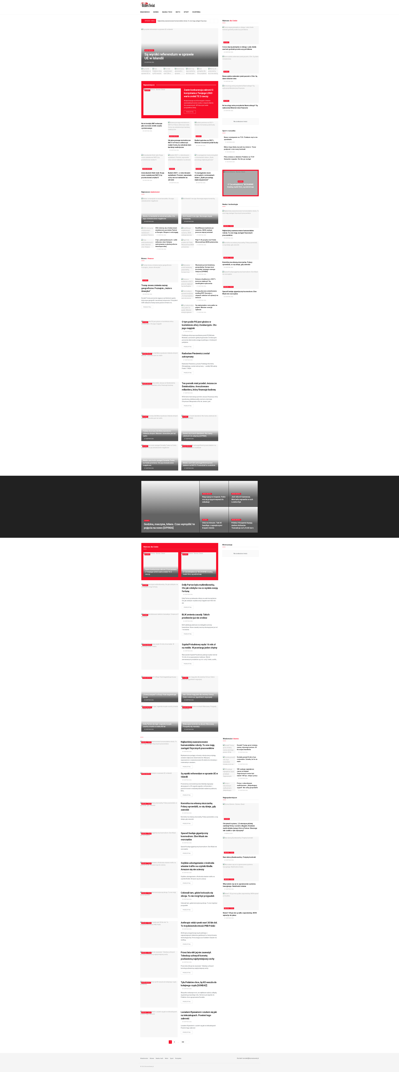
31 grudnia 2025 (230, 142)
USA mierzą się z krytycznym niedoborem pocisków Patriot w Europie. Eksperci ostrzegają (166, 230)
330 (183, 1042)
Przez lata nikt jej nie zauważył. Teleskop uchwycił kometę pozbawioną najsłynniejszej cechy (197, 955)
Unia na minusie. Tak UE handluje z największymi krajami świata (212, 525)
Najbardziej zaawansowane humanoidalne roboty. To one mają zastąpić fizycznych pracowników (187, 21)
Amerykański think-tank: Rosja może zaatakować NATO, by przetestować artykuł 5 (152, 175)
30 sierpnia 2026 (228, 238)
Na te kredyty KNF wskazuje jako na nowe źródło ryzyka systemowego (151, 126)
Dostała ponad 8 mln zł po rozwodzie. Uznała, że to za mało (247, 759)
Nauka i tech (167, 12)
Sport (186, 12)
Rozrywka (196, 12)
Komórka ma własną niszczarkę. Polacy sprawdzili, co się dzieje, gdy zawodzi (198, 806)
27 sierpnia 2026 (161, 235)
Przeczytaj (190, 112)
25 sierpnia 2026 (228, 81)
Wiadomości (145, 12)
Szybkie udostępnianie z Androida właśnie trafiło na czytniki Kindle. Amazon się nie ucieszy (197, 866)
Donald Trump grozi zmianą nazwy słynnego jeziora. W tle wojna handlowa (247, 747)
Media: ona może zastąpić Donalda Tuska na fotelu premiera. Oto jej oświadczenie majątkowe (158, 462)
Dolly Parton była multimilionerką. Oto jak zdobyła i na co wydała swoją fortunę (200, 588)
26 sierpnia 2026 (208, 506)
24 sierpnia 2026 (228, 52)
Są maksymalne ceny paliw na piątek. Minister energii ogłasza (206, 307)
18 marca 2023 (228, 833)
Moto (178, 12)
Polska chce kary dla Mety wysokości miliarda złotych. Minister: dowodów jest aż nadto (159, 433)
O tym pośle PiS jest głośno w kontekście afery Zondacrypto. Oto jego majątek (199, 325)
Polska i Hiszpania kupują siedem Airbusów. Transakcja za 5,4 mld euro (242, 525)
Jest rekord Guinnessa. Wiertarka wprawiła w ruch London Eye (242, 499)
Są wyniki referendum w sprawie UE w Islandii (169, 56)
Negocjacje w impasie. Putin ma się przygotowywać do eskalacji (213, 499)
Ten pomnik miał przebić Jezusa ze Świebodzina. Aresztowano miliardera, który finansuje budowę (199, 386)
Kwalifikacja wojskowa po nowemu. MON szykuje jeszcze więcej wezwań (204, 230)
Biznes (156, 12)
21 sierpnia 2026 (229, 889)
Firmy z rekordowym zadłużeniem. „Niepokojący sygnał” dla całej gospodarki (247, 785)
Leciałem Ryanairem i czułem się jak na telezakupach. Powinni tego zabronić (199, 1015)
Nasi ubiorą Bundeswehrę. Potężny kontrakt (239, 857)
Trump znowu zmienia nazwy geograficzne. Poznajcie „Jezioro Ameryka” (156, 288)
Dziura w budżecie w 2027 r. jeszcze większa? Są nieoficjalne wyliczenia (205, 281)
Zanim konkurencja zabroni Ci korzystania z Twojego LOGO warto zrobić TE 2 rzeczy (198, 93)
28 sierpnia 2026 (147, 131)
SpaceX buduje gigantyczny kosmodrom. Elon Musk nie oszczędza (194, 836)
